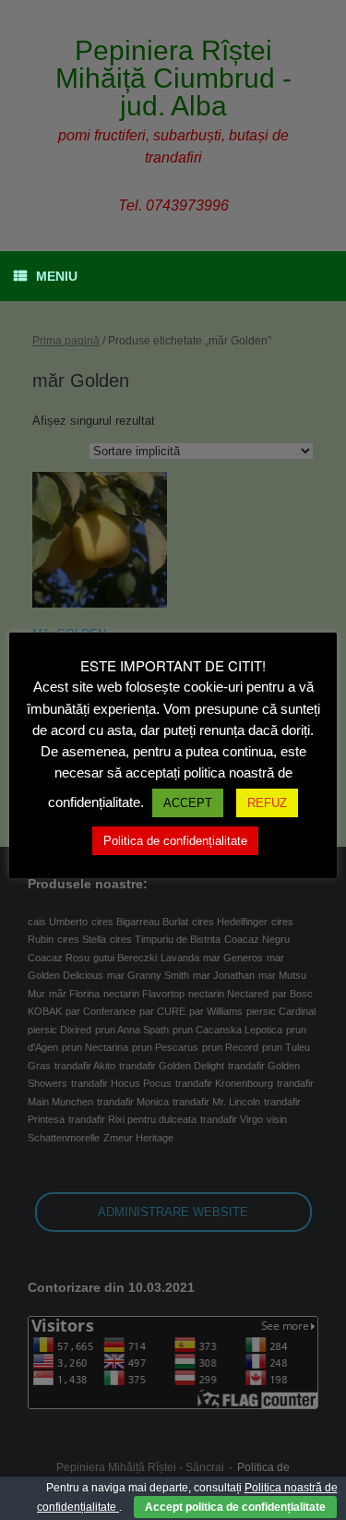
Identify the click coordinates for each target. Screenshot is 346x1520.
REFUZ (267, 803)
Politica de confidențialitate (175, 841)
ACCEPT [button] (187, 803)
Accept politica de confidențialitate (235, 1507)
